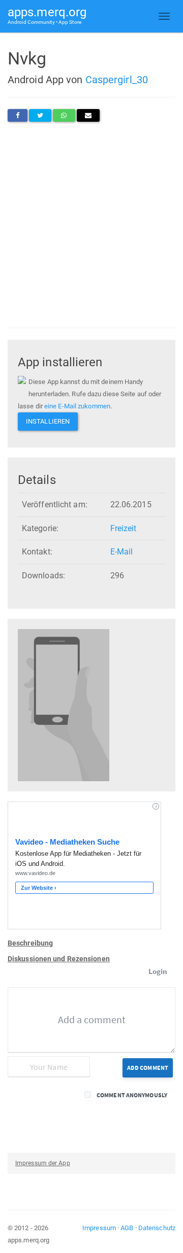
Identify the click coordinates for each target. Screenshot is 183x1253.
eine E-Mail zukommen (77, 406)
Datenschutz (156, 1228)
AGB (126, 1228)
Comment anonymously (132, 1095)
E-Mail (121, 551)
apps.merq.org (47, 15)
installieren (48, 421)
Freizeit (123, 528)
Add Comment (147, 1067)
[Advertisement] (91, 224)
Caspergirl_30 (116, 80)
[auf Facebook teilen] (17, 115)
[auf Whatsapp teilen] (64, 115)
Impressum (99, 1228)
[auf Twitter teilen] (40, 115)
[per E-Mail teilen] (88, 115)
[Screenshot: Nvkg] (63, 705)
